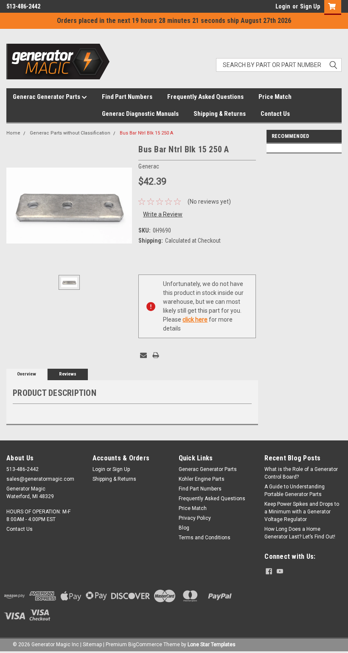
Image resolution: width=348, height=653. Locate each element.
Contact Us (275, 114)
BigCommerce (145, 644)
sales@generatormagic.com (40, 479)
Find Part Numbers (127, 97)
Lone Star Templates (212, 644)
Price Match (275, 97)
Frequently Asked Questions (205, 97)
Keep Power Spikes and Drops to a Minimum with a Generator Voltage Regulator (301, 511)
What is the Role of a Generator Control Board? (301, 473)
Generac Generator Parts (47, 97)
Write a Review (162, 214)
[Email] (143, 355)
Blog (184, 528)
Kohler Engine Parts (202, 479)
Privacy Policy (195, 518)
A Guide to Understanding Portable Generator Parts (294, 490)
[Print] (155, 355)
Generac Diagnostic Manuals (140, 114)
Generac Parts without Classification (70, 133)
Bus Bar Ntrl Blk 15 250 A (146, 133)
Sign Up (310, 6)
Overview (26, 374)
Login (282, 6)
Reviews (67, 374)
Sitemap (92, 644)
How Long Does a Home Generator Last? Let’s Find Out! (299, 533)
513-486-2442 (23, 6)
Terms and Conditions (204, 538)
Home (13, 133)
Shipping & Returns (220, 114)
